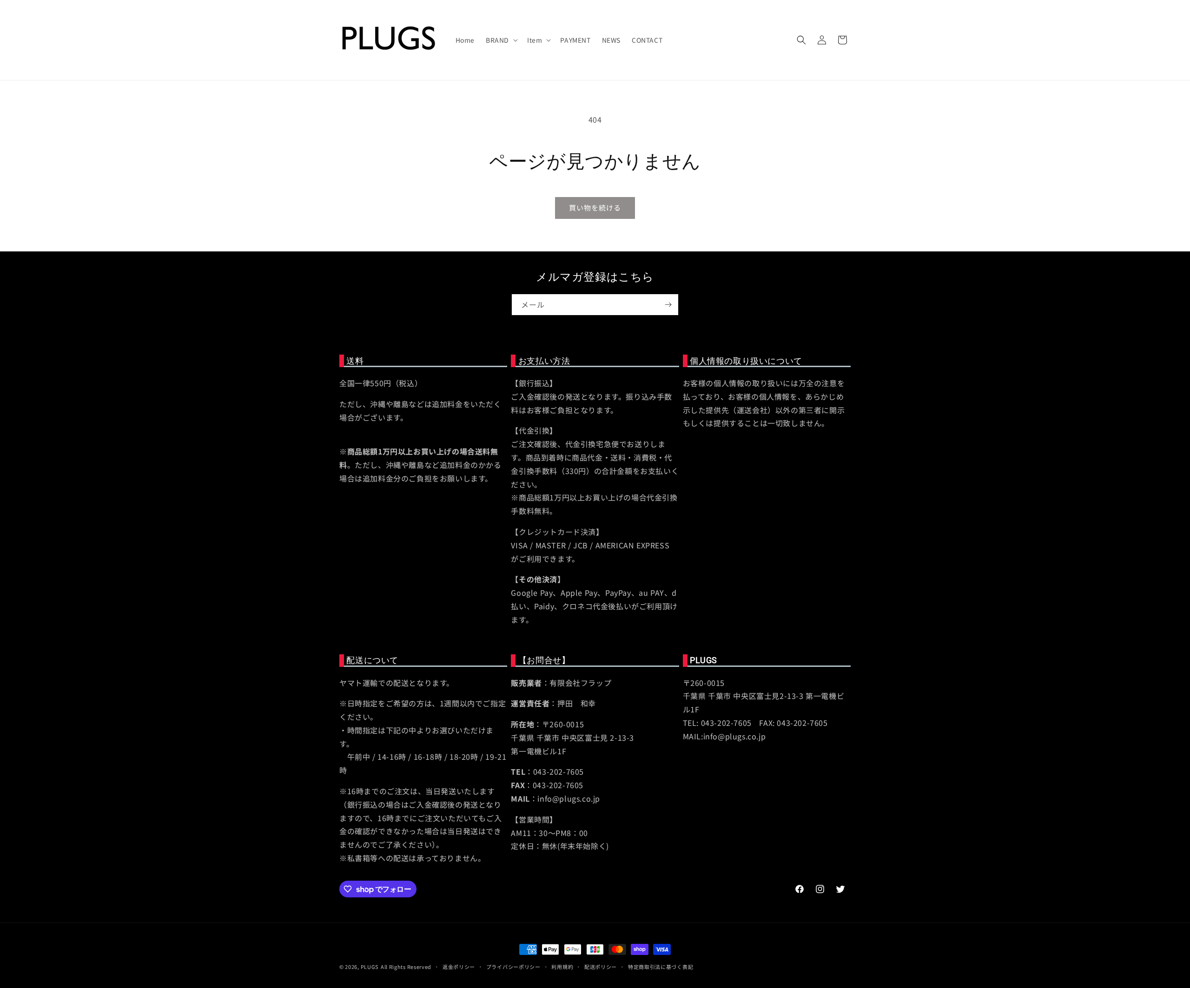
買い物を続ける (595, 207)
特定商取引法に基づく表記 (660, 966)
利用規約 (562, 966)
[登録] (668, 305)
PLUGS (370, 966)
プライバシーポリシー (513, 966)
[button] (501, 40)
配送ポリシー (600, 966)
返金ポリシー (459, 966)
